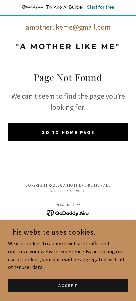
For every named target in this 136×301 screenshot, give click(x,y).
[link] (68, 46)
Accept (68, 285)
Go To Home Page (68, 132)
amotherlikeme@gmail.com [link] (68, 27)
